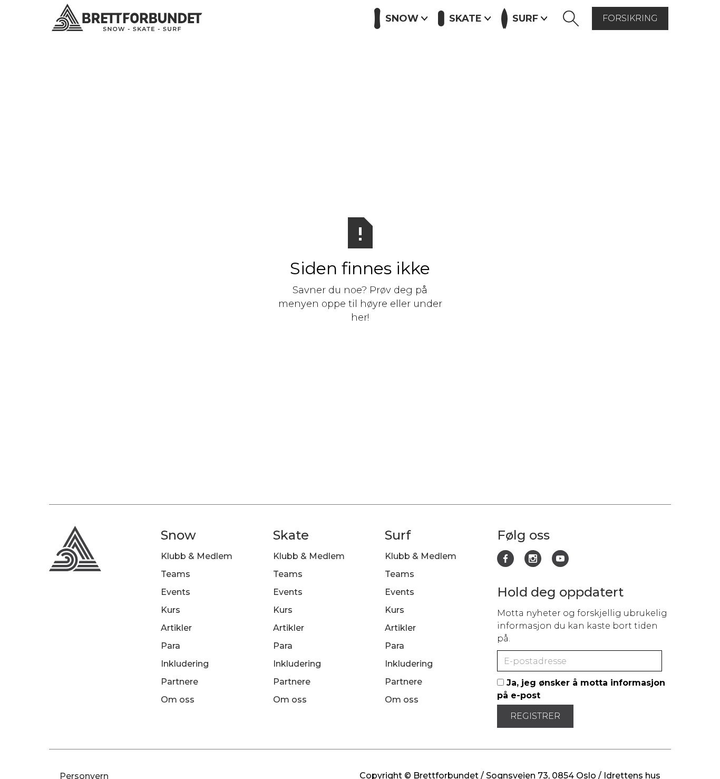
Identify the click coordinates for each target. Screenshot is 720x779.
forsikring (630, 18)
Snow (178, 535)
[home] (127, 19)
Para (170, 646)
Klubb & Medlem (196, 556)
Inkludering (185, 664)
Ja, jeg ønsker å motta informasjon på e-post (581, 689)
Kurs (250, 17)
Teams (175, 574)
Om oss (177, 700)
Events (213, 17)
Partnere (338, 17)
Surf (398, 535)
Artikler (289, 17)
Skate (291, 535)
